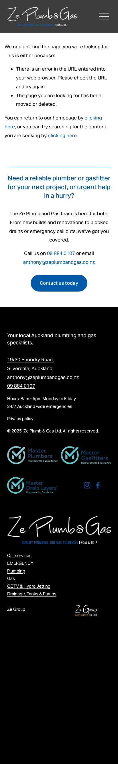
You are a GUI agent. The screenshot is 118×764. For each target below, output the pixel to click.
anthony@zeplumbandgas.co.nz (59, 262)
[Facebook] (98, 485)
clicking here (62, 135)
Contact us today (59, 283)
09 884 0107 (61, 253)
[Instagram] (87, 485)
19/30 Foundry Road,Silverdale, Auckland (30, 364)
